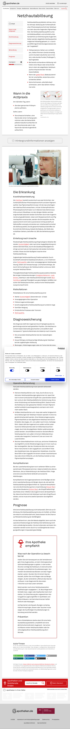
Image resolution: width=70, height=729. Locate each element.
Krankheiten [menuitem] (6, 8)
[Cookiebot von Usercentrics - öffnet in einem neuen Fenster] (59, 349)
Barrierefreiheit (41, 723)
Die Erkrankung (13, 37)
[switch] (27, 370)
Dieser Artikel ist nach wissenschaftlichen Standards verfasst (38, 664)
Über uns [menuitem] (56, 8)
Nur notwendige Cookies (15, 379)
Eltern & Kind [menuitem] (42, 8)
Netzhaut (19, 200)
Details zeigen (58, 375)
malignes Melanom (43, 275)
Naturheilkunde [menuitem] (34, 8)
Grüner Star (33, 489)
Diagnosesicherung (15, 43)
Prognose (12, 56)
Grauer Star (50, 487)
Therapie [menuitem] (19, 8)
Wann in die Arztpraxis (12, 30)
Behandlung (12, 50)
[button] (18, 656)
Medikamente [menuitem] (25, 8)
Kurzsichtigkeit (24, 244)
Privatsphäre (55, 719)
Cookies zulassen (55, 379)
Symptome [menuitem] (13, 8)
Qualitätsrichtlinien (29, 723)
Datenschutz (45, 719)
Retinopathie (22, 262)
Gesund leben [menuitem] (49, 8)
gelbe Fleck (40, 75)
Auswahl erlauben (35, 379)
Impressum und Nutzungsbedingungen (28, 719)
